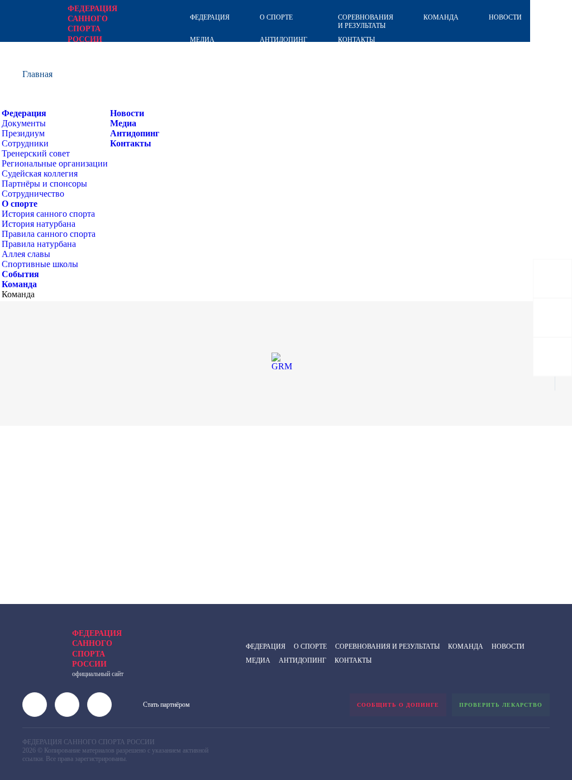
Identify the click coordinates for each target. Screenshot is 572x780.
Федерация (210, 17)
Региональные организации (55, 163)
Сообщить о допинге (398, 705)
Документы (24, 123)
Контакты (356, 40)
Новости (505, 17)
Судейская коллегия (40, 173)
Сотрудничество (33, 193)
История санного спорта (48, 213)
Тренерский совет (36, 153)
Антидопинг (283, 40)
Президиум (23, 133)
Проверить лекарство (500, 705)
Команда (441, 17)
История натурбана (38, 224)
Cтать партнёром (166, 704)
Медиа (202, 40)
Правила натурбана (39, 244)
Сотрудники (25, 143)
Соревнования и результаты (365, 21)
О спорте (276, 17)
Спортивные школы (40, 264)
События (20, 274)
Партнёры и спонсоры (44, 183)
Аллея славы (26, 254)
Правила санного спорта (49, 234)
